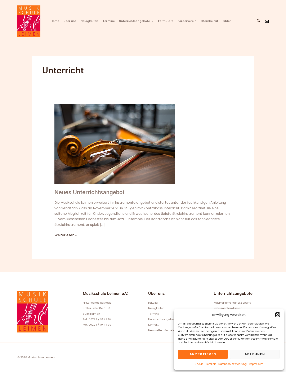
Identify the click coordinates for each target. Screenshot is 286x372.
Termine (109, 21)
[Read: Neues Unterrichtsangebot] (114, 143)
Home (55, 21)
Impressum (256, 364)
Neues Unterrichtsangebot (89, 192)
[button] (278, 315)
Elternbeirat (209, 21)
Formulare (165, 21)
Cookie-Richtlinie (205, 364)
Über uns (70, 21)
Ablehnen (255, 354)
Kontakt (153, 325)
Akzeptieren (202, 354)
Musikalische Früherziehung (232, 303)
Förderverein (187, 21)
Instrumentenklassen (228, 308)
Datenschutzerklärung (232, 364)
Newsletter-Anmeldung (164, 330)
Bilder (227, 21)
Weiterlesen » (65, 235)
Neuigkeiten (89, 21)
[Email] (267, 21)
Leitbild (153, 303)
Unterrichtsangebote (134, 21)
